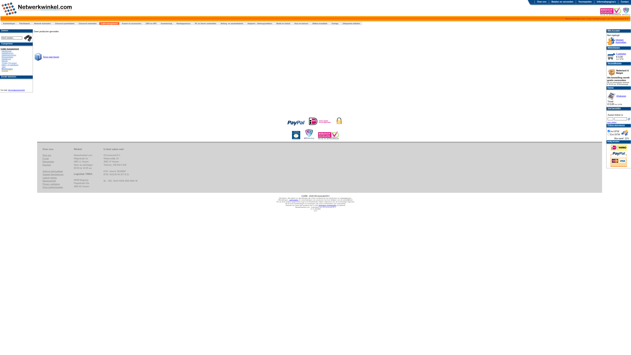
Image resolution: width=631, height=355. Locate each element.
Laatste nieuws (50, 178)
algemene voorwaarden (328, 205)
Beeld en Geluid (283, 23)
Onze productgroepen (53, 187)
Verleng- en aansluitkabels (232, 23)
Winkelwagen (614, 48)
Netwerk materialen (42, 23)
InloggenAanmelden (621, 41)
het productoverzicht (16, 90)
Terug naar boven (51, 57)
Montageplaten (7, 57)
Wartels (5, 61)
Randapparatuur (183, 23)
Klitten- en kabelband (10, 65)
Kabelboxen (6, 59)
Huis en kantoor (301, 23)
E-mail (46, 158)
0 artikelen (621, 54)
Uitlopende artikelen (351, 23)
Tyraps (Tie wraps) (9, 63)
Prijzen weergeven (616, 125)
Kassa (611, 87)
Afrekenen (621, 96)
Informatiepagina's (606, 1)
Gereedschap (166, 23)
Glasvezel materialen (88, 23)
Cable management (109, 23)
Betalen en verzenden (562, 1)
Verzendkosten (614, 63)
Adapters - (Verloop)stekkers (259, 23)
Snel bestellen (614, 108)
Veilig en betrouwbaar (53, 171)
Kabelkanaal (6, 51)
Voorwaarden (585, 1)
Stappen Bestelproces (53, 174)
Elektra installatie (320, 23)
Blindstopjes (7, 69)
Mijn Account (614, 30)
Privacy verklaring (51, 184)
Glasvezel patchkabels (64, 23)
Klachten (47, 165)
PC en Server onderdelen (205, 23)
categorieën (293, 200)
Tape (4, 67)
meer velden (612, 122)
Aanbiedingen (9, 23)
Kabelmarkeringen (9, 55)
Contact (625, 1)
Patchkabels (24, 23)
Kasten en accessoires (131, 23)
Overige (335, 23)
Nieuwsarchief (49, 181)
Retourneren (48, 161)
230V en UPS (151, 23)
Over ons (541, 1)
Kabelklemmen (7, 53)
